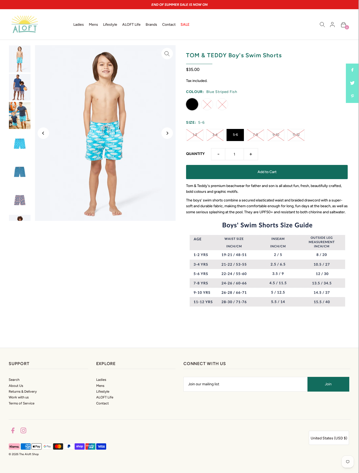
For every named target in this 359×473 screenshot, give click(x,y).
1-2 (195, 135)
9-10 (276, 135)
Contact (102, 403)
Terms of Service (21, 403)
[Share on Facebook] (352, 70)
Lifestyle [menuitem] (110, 24)
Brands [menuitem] (151, 24)
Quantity (195, 154)
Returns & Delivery (23, 391)
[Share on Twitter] (352, 83)
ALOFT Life (104, 397)
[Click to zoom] (167, 53)
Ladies (101, 380)
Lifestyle (102, 391)
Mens (100, 386)
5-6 (235, 135)
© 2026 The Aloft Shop (24, 454)
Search (14, 380)
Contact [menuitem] (169, 24)
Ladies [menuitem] (78, 24)
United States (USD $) (329, 438)
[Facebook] (12, 431)
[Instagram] (23, 431)
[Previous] (43, 133)
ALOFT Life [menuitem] (131, 24)
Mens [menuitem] (93, 24)
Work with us (19, 397)
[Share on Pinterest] (352, 96)
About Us (16, 386)
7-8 (255, 135)
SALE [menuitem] (185, 24)
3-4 (215, 135)
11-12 (296, 135)
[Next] (167, 133)
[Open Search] (322, 24)
